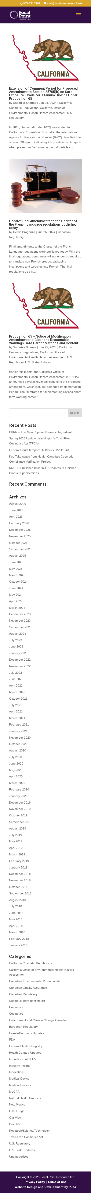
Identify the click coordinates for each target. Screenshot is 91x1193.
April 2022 (16, 685)
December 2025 (20, 529)
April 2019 (16, 848)
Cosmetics (16, 1007)
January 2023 (18, 653)
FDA (12, 1039)
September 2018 (20, 893)
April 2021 (16, 711)
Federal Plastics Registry (25, 1046)
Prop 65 (14, 1124)
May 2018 (15, 919)
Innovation (16, 1072)
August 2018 (17, 900)
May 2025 (15, 568)
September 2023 (20, 627)
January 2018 (18, 945)
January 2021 (18, 731)
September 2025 (20, 549)
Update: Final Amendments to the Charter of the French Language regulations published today (43, 224)
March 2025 (17, 575)
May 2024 (15, 594)
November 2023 (20, 620)
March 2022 (17, 692)
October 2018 (18, 887)
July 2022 (15, 672)
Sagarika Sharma (24, 102)
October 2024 (18, 581)
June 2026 (16, 510)
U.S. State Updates (38, 362)
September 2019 (20, 822)
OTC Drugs (16, 1111)
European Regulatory (23, 1026)
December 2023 (20, 614)
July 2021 (15, 705)
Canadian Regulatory (23, 994)
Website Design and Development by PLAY (45, 1187)
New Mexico (17, 1104)
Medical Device (19, 1078)
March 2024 (17, 607)
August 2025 (17, 555)
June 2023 (16, 646)
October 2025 (18, 542)
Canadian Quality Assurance (28, 987)
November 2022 (20, 666)
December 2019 (20, 802)
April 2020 (16, 776)
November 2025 (20, 536)
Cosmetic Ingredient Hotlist (27, 1000)
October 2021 (18, 698)
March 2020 (17, 783)
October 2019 (18, 815)
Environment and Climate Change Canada (37, 1020)
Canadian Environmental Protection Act (35, 981)
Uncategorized (19, 1156)
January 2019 (18, 867)
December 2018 (20, 873)
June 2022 (16, 679)
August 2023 (17, 633)
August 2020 (17, 750)
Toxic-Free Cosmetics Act (26, 1137)
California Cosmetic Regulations (30, 963)
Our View (15, 1117)
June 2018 (16, 912)
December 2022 (20, 659)
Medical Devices (20, 1085)
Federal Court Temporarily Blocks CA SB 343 (39, 450)
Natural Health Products (25, 1098)
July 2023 (15, 640)
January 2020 (18, 796)
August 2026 (17, 503)
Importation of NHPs (22, 1059)
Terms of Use (57, 1182)
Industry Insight (19, 1065)
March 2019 (17, 854)
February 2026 (19, 523)
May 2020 (15, 770)
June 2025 (16, 562)
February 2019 (19, 861)
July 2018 (15, 906)
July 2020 (15, 757)
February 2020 (19, 789)
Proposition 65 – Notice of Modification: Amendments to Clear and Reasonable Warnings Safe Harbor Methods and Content (43, 339)
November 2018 (20, 880)
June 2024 (16, 588)
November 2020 (20, 737)
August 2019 (17, 828)
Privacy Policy (35, 1182)
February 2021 (19, 724)
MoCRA (14, 1091)
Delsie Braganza (24, 232)
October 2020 (18, 744)
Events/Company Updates (26, 1033)
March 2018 (17, 932)
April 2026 (16, 516)
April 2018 (16, 926)
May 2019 (15, 841)
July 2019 (15, 835)
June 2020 (16, 763)
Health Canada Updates (25, 1052)
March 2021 (17, 718)
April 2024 (16, 601)
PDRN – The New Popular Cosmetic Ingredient (40, 432)
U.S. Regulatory (19, 1143)
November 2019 (20, 809)
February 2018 (19, 938)
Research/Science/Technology (29, 1130)
